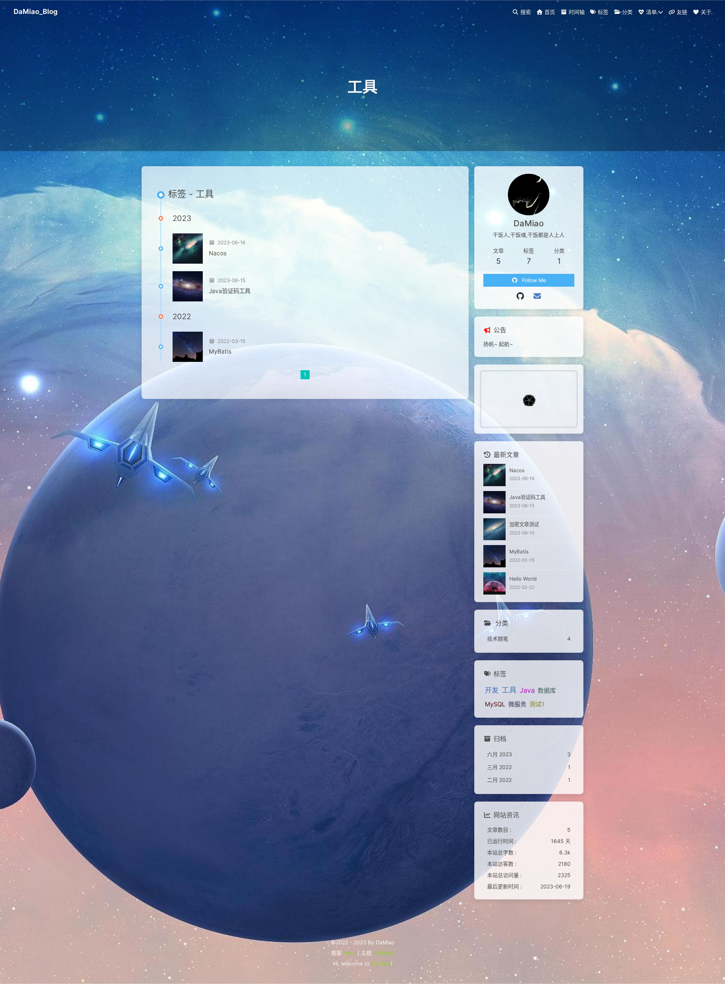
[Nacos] (188, 248)
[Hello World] (494, 583)
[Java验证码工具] (188, 286)
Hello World (523, 579)
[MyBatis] (188, 347)
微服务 (517, 704)
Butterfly (383, 953)
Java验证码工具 (229, 291)
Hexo (349, 953)
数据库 (547, 690)
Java (527, 690)
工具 (509, 690)
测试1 (536, 704)
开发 (491, 690)
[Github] (520, 296)
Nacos (218, 253)
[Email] (537, 296)
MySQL (495, 704)
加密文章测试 (524, 524)
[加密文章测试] (494, 529)
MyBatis (220, 351)
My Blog (381, 963)
